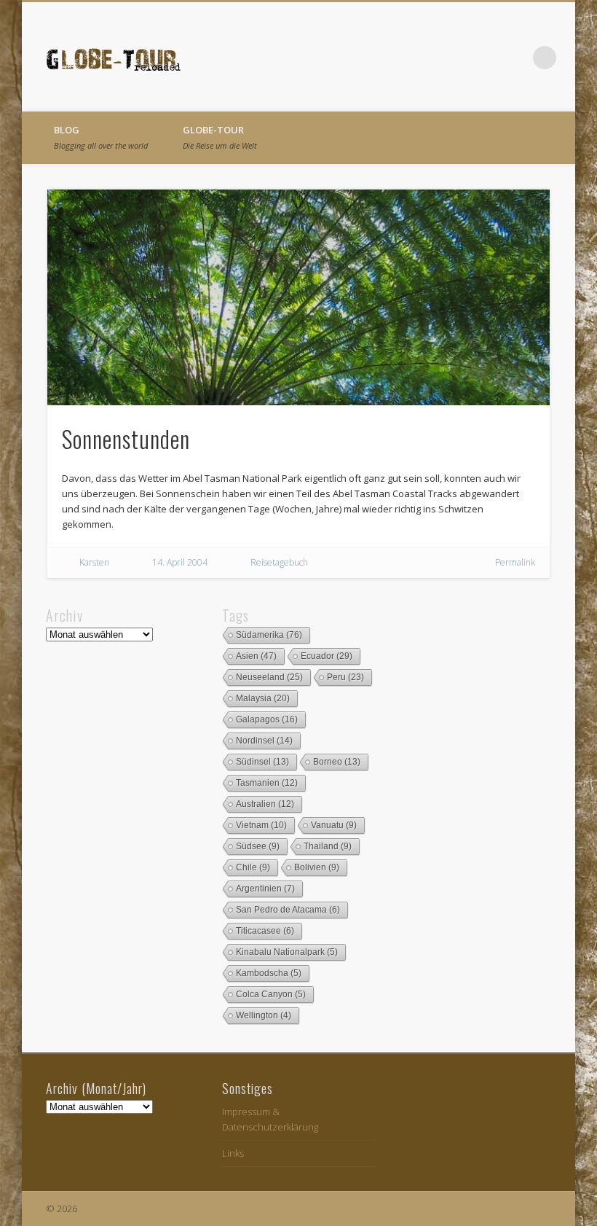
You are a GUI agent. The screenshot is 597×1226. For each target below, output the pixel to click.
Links (233, 1153)
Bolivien (316, 867)
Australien (265, 804)
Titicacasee (265, 931)
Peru (345, 677)
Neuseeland (269, 677)
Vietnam (261, 825)
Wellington (263, 1015)
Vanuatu (334, 825)
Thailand (328, 846)
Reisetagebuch (279, 562)
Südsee (258, 846)
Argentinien (265, 888)
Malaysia (263, 698)
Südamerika (269, 635)
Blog (101, 137)
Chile (253, 867)
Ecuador (326, 656)
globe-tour (220, 137)
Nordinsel (264, 740)
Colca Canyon (271, 994)
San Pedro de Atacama (288, 910)
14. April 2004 (179, 562)
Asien (256, 656)
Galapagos (267, 719)
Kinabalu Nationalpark (287, 952)
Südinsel (262, 762)
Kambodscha (268, 973)
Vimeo (514, 57)
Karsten (94, 562)
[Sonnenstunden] (298, 297)
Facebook (485, 57)
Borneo (336, 762)
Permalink (515, 562)
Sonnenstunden (126, 438)
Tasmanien (267, 783)
